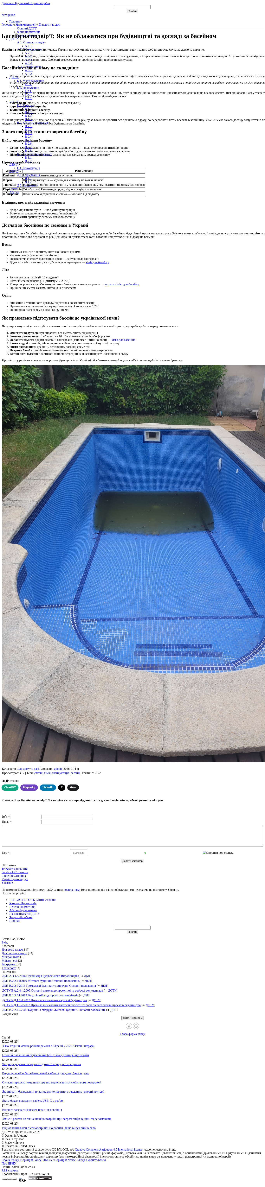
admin (58, 768)
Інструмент (9, 964)
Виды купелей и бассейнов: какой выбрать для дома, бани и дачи (45, 1073)
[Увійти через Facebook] (129, 1026)
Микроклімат (10, 957)
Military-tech (9, 960)
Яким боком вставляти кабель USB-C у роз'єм (32, 1100)
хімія (47, 773)
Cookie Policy (10, 1160)
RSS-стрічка (10, 1170)
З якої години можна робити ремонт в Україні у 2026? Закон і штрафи (48, 1046)
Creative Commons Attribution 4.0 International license (108, 1149)
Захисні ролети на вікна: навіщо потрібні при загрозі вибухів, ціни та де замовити (56, 1118)
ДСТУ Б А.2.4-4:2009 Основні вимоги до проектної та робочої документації (52, 990)
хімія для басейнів (123, 339)
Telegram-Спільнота (15, 868)
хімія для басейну (97, 262)
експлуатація (60, 773)
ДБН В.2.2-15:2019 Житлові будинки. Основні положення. (41, 980)
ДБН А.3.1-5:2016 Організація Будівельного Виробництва (40, 976)
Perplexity (29, 787)
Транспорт (9, 968)
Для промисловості (14, 953)
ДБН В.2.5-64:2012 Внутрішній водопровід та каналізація (40, 995)
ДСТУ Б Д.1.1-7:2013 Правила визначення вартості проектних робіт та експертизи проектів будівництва (71, 1005)
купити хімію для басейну (122, 284)
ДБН (87, 976)
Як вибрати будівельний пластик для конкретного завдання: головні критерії (53, 1091)
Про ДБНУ (9, 1163)
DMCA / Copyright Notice (59, 1160)
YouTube (7, 882)
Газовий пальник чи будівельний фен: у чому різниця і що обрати (45, 1055)
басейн (75, 773)
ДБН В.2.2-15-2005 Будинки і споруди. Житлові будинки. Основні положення (53, 1010)
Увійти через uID (132, 1017)
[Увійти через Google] (136, 1026)
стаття (38, 773)
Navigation (8, 14)
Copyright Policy (30, 1160)
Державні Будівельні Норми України (26, 3)
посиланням (71, 889)
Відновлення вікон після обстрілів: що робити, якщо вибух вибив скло (49, 1128)
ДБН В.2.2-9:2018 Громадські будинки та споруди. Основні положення (49, 985)
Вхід (5, 942)
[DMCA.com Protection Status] (40, 1179)
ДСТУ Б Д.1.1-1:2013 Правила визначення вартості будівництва (44, 1000)
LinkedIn (47, 787)
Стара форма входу (132, 1034)
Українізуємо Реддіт (15, 879)
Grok (73, 787)
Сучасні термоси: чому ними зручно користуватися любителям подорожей (51, 1082)
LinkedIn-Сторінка (14, 875)
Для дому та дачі (28, 768)
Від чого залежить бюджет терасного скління (32, 1109)
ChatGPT (10, 787)
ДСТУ (112, 990)
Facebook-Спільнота (15, 872)
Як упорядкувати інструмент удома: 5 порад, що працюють (41, 1064)
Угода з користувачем (91, 1160)
